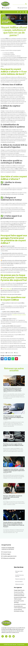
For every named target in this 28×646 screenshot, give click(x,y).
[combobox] (19, 4)
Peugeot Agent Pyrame (19, 590)
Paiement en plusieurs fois (20, 579)
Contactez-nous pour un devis (19, 314)
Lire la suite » (5, 400)
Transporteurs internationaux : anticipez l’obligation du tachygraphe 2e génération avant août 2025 (14, 470)
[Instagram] (6, 636)
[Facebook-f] (2, 636)
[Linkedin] (10, 636)
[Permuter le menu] (1, 12)
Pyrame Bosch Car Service (20, 604)
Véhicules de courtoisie (19, 584)
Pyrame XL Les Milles (18, 592)
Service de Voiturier (19, 581)
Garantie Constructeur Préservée (19, 576)
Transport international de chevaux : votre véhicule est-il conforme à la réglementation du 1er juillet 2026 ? (12, 389)
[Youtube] (13, 636)
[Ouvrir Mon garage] (10, 8)
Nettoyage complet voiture (19, 572)
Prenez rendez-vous (7, 288)
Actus (16, 352)
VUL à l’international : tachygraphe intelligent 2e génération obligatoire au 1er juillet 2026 (13, 417)
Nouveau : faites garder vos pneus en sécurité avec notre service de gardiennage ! (12, 497)
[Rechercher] (26, 4)
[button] (2, 358)
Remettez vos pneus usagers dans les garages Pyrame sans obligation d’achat (13, 444)
